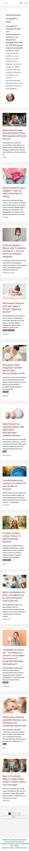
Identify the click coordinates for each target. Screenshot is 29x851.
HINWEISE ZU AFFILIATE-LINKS (16, 844)
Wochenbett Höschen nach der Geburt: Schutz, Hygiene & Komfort (13, 307)
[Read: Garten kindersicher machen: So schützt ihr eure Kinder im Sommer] (14, 471)
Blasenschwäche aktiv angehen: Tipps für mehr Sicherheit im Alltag (14, 192)
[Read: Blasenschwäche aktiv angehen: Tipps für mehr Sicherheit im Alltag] (14, 176)
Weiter (14, 817)
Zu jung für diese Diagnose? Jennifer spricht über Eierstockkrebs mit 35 (14, 369)
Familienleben (6, 619)
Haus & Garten (6, 505)
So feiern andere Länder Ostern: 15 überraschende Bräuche (12, 537)
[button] (27, 3)
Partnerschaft (6, 800)
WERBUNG (4, 844)
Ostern (8, 560)
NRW (4, 560)
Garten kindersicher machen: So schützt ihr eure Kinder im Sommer (14, 484)
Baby (4, 455)
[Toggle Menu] (21, 3)
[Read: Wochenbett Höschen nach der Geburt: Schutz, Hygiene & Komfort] (14, 291)
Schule (4, 157)
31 (19, 814)
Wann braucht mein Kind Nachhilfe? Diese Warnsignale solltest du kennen (14, 134)
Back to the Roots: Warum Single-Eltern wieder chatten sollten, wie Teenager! (14, 780)
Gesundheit (5, 217)
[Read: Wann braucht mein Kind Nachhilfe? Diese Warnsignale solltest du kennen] (14, 119)
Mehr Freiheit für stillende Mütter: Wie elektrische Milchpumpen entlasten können (13, 430)
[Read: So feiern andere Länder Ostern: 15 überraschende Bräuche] (14, 522)
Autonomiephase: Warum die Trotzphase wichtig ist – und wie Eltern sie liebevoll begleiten (14, 251)
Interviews (5, 391)
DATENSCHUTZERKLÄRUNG (18, 840)
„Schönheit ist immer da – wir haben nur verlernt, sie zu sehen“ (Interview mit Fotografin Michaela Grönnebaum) (14, 656)
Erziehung (12, 272)
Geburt (5, 330)
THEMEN (16, 846)
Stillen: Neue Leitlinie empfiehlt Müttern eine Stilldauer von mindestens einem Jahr (14, 721)
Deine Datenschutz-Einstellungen (14, 842)
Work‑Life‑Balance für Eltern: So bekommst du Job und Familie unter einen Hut (14, 596)
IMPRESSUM (5, 840)
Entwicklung (6, 272)
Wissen (4, 564)
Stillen (4, 451)
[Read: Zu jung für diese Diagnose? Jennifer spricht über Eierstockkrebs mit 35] (14, 353)
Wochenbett (11, 330)
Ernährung (8, 455)
